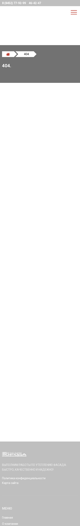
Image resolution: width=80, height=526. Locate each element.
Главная (7, 517)
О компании (10, 523)
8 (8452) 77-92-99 (14, 3)
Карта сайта (10, 483)
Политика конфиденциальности (24, 478)
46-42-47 (35, 3)
